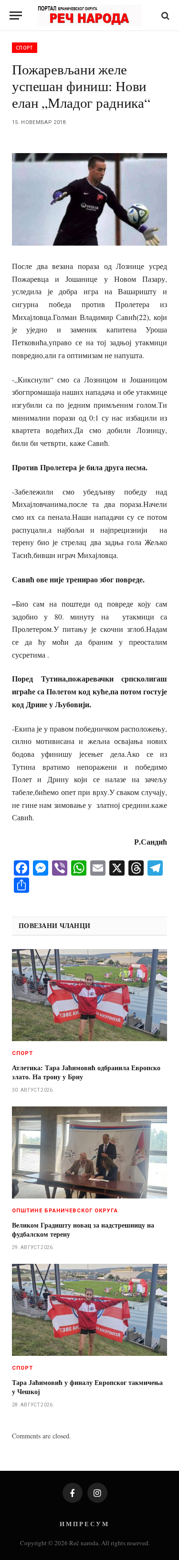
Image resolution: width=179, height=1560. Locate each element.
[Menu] (16, 15)
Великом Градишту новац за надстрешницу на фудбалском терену (83, 1229)
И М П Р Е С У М (84, 1523)
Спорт (24, 47)
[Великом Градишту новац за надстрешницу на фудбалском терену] (89, 1152)
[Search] (164, 15)
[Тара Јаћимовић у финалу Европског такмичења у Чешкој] (89, 1310)
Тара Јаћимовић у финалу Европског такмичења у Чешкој (87, 1386)
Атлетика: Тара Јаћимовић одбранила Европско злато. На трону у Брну (86, 1072)
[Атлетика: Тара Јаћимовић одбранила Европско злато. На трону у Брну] (89, 995)
